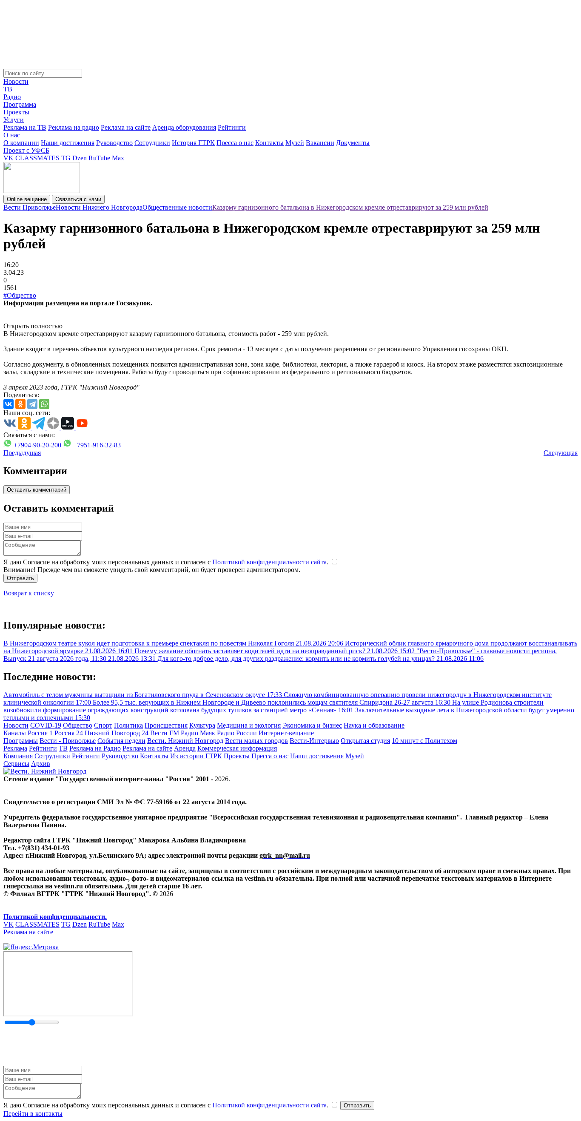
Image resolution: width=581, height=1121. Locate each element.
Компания (18, 756)
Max (118, 158)
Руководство (114, 142)
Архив (40, 763)
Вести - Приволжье (68, 740)
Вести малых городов (256, 740)
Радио (12, 96)
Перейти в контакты (33, 1113)
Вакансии (320, 142)
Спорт (103, 725)
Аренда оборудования (184, 127)
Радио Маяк (198, 733)
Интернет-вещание (286, 733)
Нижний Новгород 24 (116, 733)
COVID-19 (45, 725)
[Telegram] (32, 404)
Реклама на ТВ (24, 127)
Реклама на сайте (126, 127)
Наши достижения (67, 142)
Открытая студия (365, 740)
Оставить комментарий (36, 490)
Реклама (15, 748)
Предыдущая (22, 452)
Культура (202, 725)
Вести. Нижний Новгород (185, 740)
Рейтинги (232, 127)
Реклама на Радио (95, 748)
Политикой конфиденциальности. (55, 916)
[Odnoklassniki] (20, 404)
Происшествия (166, 725)
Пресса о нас (234, 142)
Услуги (13, 119)
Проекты (16, 112)
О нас (11, 135)
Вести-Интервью (314, 740)
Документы (353, 142)
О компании (21, 142)
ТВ (7, 89)
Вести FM (164, 733)
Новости (15, 81)
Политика (128, 725)
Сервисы (16, 763)
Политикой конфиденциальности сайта (269, 562)
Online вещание (27, 199)
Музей (294, 142)
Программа (19, 104)
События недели (121, 740)
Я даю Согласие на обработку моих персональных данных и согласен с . (166, 562)
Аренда (185, 748)
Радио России (237, 733)
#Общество (19, 295)
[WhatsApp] (44, 404)
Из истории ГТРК (196, 756)
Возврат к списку (28, 593)
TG (66, 158)
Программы (20, 740)
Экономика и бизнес (312, 725)
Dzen (79, 158)
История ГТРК (193, 142)
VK (8, 158)
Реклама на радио (73, 127)
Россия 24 (68, 733)
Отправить (20, 578)
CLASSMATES (37, 158)
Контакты (269, 142)
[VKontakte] (8, 404)
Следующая (561, 452)
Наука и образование (374, 725)
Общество (77, 725)
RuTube (99, 158)
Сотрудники (152, 142)
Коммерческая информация (237, 748)
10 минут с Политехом (424, 740)
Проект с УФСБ (26, 150)
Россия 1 (40, 733)
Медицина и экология (249, 725)
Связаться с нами (78, 199)
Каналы (14, 733)
